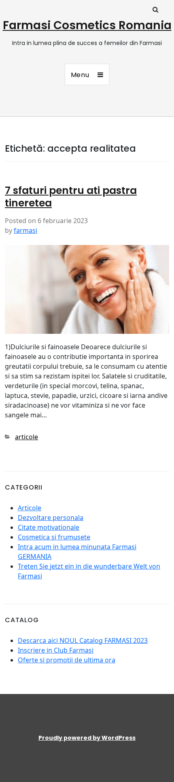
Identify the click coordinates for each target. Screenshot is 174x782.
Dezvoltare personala (50, 517)
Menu (80, 74)
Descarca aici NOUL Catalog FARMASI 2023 (83, 640)
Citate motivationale (48, 527)
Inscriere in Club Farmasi (55, 650)
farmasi (25, 230)
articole (26, 436)
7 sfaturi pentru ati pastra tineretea (71, 196)
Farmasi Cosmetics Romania (87, 25)
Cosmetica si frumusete (54, 537)
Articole (29, 507)
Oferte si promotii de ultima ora (66, 659)
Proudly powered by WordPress (87, 738)
